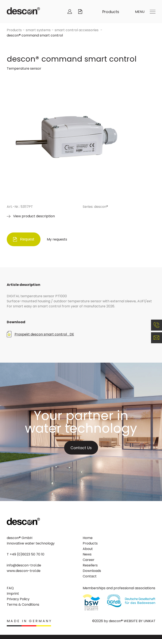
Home (88, 537)
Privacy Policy (18, 599)
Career (88, 559)
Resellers (90, 565)
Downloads (92, 570)
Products (110, 11)
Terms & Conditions (23, 604)
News (87, 554)
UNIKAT (149, 621)
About (88, 548)
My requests (57, 239)
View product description (34, 216)
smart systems (38, 30)
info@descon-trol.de (24, 565)
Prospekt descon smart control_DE (44, 334)
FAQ (10, 588)
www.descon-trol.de (23, 570)
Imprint (13, 593)
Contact (90, 576)
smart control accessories (77, 30)
